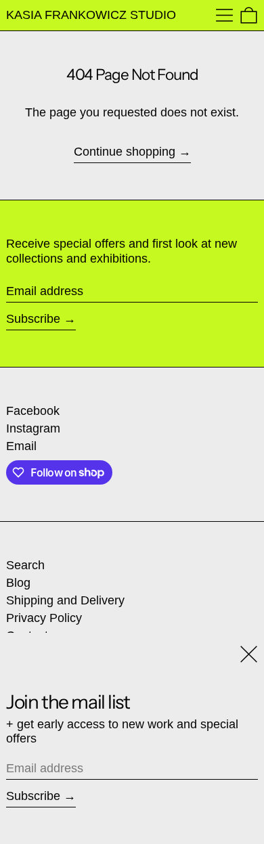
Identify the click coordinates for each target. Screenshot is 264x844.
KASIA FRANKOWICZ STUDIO (91, 15)
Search (25, 565)
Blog (18, 583)
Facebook (33, 411)
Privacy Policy (44, 618)
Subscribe (33, 319)
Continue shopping (124, 151)
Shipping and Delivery (65, 600)
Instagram (33, 428)
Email (21, 446)
